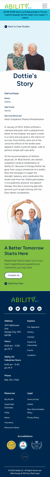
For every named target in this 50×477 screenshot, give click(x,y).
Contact (30, 337)
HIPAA (30, 404)
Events (30, 350)
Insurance (8, 422)
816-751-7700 (11, 380)
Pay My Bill (8, 399)
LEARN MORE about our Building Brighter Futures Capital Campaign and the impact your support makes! (25, 15)
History (30, 332)
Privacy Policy (33, 417)
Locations (31, 355)
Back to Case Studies (18, 26)
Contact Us (13, 275)
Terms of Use (33, 399)
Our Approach (33, 327)
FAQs (6, 412)
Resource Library (11, 427)
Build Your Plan (15, 283)
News (7, 417)
